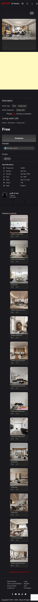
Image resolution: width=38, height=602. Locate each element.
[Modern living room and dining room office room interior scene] (19, 308)
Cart (25, 586)
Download (19, 138)
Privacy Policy (11, 586)
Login (14, 114)
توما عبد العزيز (14, 193)
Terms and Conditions (14, 583)
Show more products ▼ (19, 572)
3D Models (15, 3)
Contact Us (11, 588)
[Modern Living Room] (19, 232)
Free (14, 106)
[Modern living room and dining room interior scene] (19, 359)
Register (26, 583)
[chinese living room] (19, 536)
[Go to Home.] (5, 3)
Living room (22, 106)
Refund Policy (11, 581)
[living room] (19, 283)
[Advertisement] (19, 71)
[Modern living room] (19, 333)
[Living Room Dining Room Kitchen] (19, 384)
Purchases (27, 588)
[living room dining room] (19, 257)
